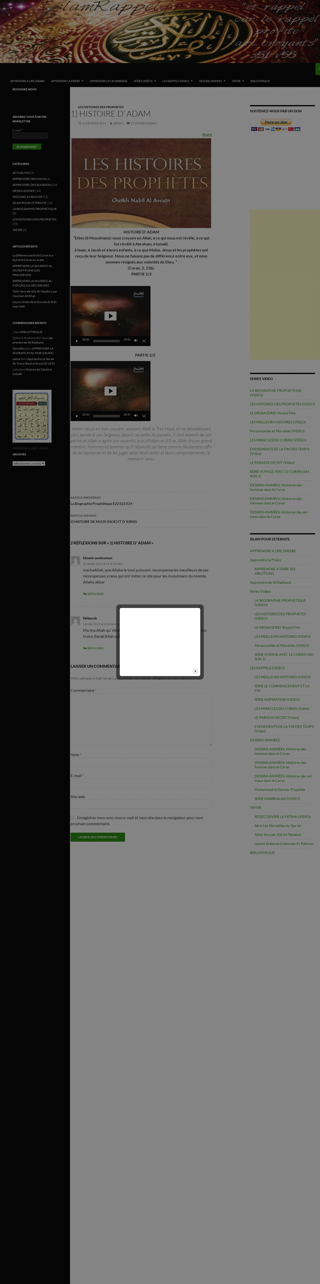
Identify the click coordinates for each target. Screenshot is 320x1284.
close (195, 671)
